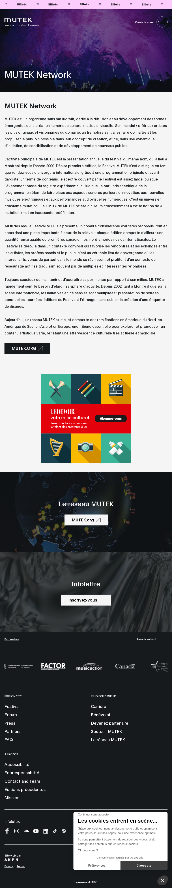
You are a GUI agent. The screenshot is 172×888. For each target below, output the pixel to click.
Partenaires (11, 639)
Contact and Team (22, 781)
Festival (11, 706)
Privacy (8, 866)
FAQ (8, 739)
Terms (21, 866)
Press (9, 723)
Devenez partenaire (109, 723)
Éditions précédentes (25, 789)
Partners (12, 731)
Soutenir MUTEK (106, 731)
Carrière (98, 706)
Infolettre (12, 821)
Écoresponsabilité (21, 772)
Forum (10, 714)
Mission (11, 797)
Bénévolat (100, 714)
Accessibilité (16, 764)
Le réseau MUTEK (108, 739)
